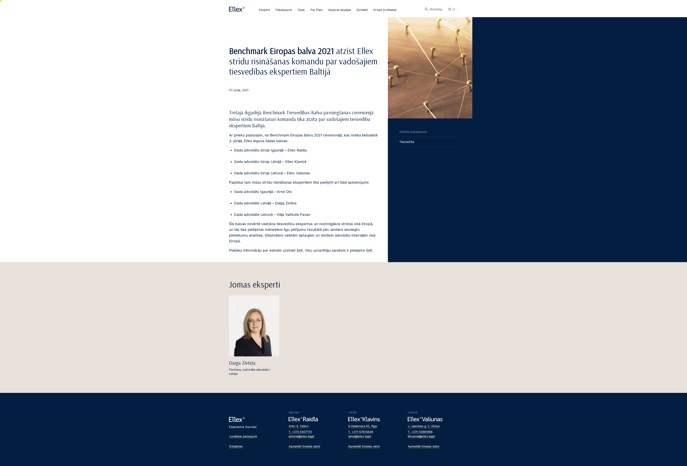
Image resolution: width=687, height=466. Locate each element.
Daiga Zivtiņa (242, 363)
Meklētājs (436, 9)
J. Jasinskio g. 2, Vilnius (424, 426)
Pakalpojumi (284, 10)
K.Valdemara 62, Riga (362, 426)
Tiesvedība (406, 142)
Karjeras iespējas (339, 10)
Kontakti (362, 10)
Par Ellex (316, 10)
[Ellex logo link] (237, 9)
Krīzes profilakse (384, 10)
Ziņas (301, 10)
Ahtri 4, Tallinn (299, 426)
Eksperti (264, 10)
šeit (300, 250)
